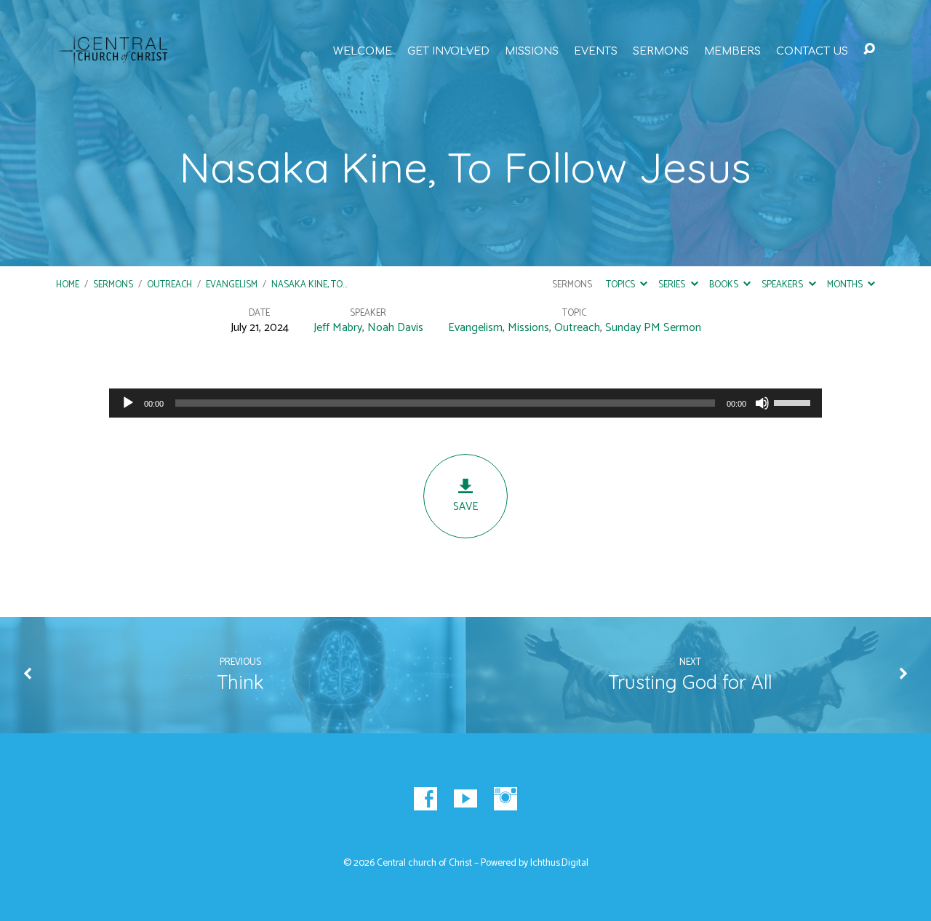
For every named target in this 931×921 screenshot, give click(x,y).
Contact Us (812, 51)
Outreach (169, 284)
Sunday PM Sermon (653, 328)
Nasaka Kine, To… (309, 284)
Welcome (362, 51)
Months (846, 284)
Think (240, 681)
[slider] (794, 401)
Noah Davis (395, 328)
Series (672, 284)
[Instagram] (505, 798)
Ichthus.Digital (559, 863)
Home (67, 284)
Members (732, 51)
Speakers (783, 284)
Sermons (661, 51)
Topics (621, 284)
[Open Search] (869, 49)
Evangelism (231, 284)
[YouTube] (465, 798)
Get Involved (448, 51)
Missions (532, 51)
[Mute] (762, 403)
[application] (465, 403)
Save (465, 507)
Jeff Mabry (337, 328)
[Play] (128, 403)
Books (724, 284)
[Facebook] (425, 798)
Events (596, 51)
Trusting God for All (690, 681)
